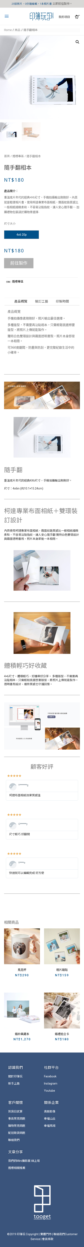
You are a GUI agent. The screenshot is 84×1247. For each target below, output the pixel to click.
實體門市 (46, 1234)
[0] (77, 17)
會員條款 (47, 1239)
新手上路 (14, 1083)
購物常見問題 (16, 1125)
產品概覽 (20, 301)
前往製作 (18, 263)
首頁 (7, 156)
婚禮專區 (18, 156)
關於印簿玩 (15, 1076)
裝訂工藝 (41, 301)
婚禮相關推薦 (16, 1168)
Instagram (50, 1083)
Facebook (50, 1076)
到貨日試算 (15, 1111)
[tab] (21, 301)
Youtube (49, 1090)
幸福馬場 (49, 1125)
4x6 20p (22, 234)
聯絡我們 (14, 1140)
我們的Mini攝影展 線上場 (24, 1160)
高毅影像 (49, 1111)
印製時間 (62, 301)
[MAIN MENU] (8, 16)
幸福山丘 (49, 1118)
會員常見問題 (16, 1118)
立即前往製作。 (62, 3)
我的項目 (64, 17)
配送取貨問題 (16, 1132)
